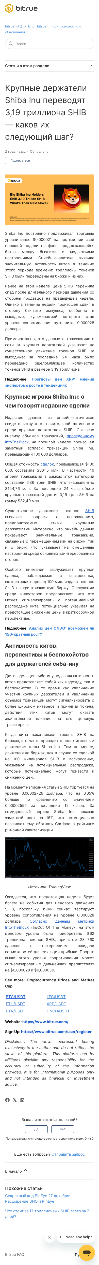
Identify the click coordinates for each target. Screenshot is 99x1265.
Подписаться (20, 160)
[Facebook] (7, 1100)
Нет (62, 1129)
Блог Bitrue (37, 26)
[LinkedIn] (22, 1100)
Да (36, 1129)
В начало (14, 1171)
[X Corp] (14, 1100)
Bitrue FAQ (13, 26)
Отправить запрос (68, 1154)
